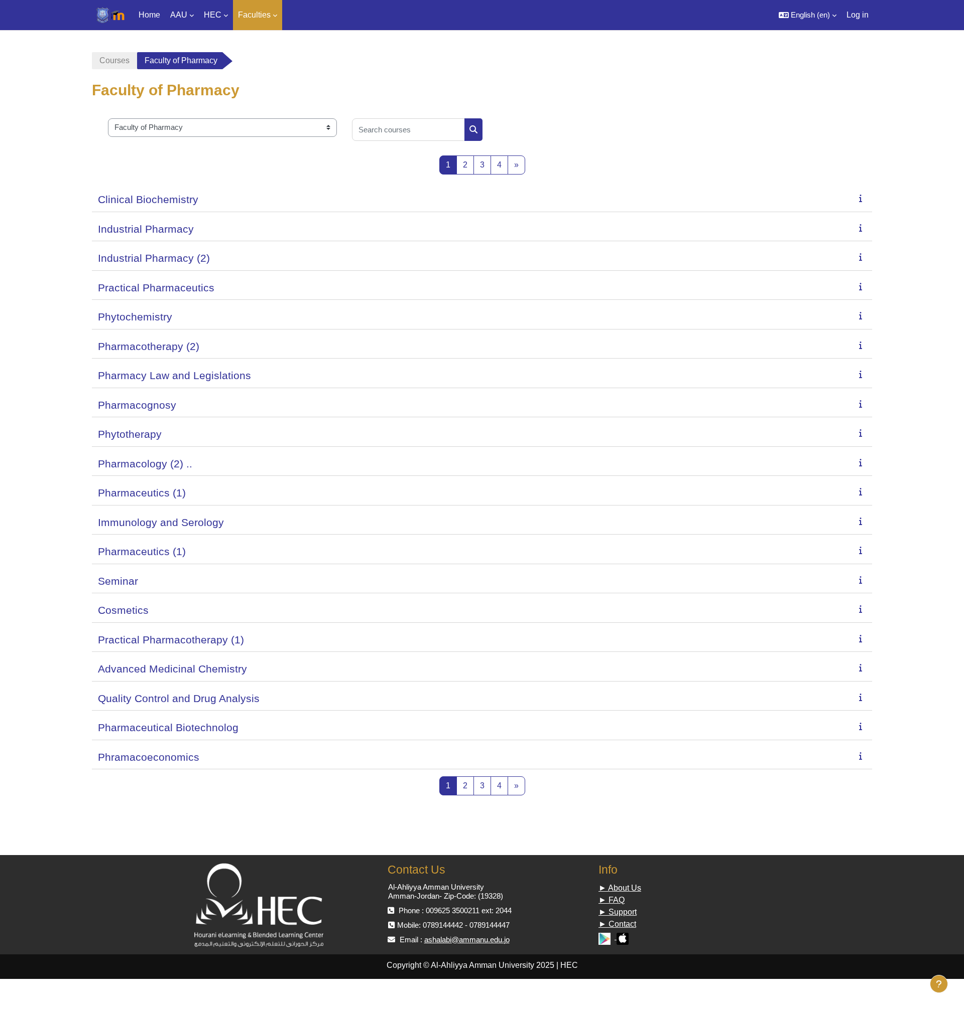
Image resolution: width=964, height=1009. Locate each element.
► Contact (617, 924)
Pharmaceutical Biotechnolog (168, 727)
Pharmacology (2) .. (145, 463)
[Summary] (863, 198)
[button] (807, 15)
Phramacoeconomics (148, 757)
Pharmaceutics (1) (142, 492)
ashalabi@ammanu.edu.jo (467, 939)
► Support (617, 912)
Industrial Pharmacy (146, 229)
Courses (114, 60)
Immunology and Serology (161, 522)
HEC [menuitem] (212, 15)
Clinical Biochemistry (148, 199)
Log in (858, 15)
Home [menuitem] (149, 15)
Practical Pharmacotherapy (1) (171, 639)
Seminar (118, 581)
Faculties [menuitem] (254, 15)
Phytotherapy (130, 434)
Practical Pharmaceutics (156, 287)
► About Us (619, 888)
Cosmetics (123, 610)
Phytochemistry (135, 316)
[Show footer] (939, 984)
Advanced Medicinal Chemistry (172, 669)
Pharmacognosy (137, 405)
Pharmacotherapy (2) (148, 346)
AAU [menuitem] (178, 15)
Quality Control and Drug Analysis (179, 698)
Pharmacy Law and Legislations (174, 375)
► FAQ (611, 900)
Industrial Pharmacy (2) (154, 258)
